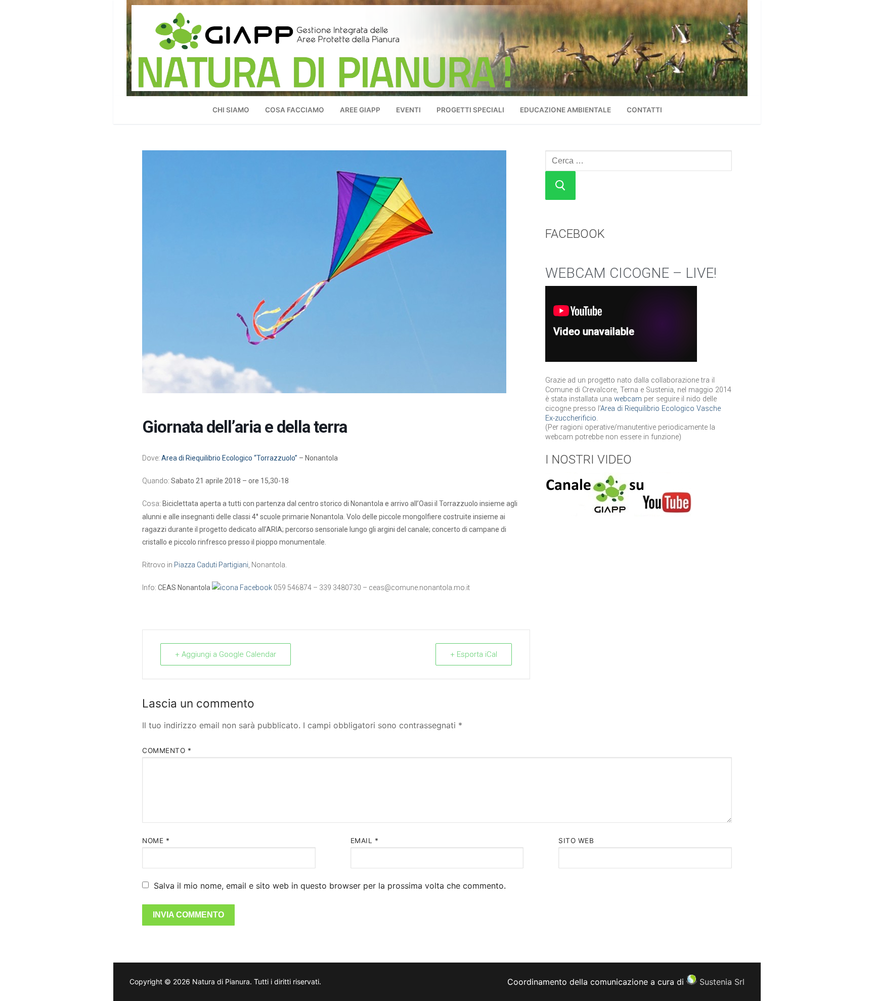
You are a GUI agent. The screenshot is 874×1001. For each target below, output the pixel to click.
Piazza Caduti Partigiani (211, 565)
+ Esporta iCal (473, 654)
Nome (155, 841)
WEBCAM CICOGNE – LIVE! (631, 273)
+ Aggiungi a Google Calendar (225, 654)
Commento (166, 750)
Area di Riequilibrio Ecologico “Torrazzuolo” (229, 458)
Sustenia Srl (722, 982)
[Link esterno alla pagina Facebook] (242, 587)
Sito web (576, 841)
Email (365, 841)
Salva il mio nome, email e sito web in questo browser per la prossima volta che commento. (330, 886)
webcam (628, 399)
